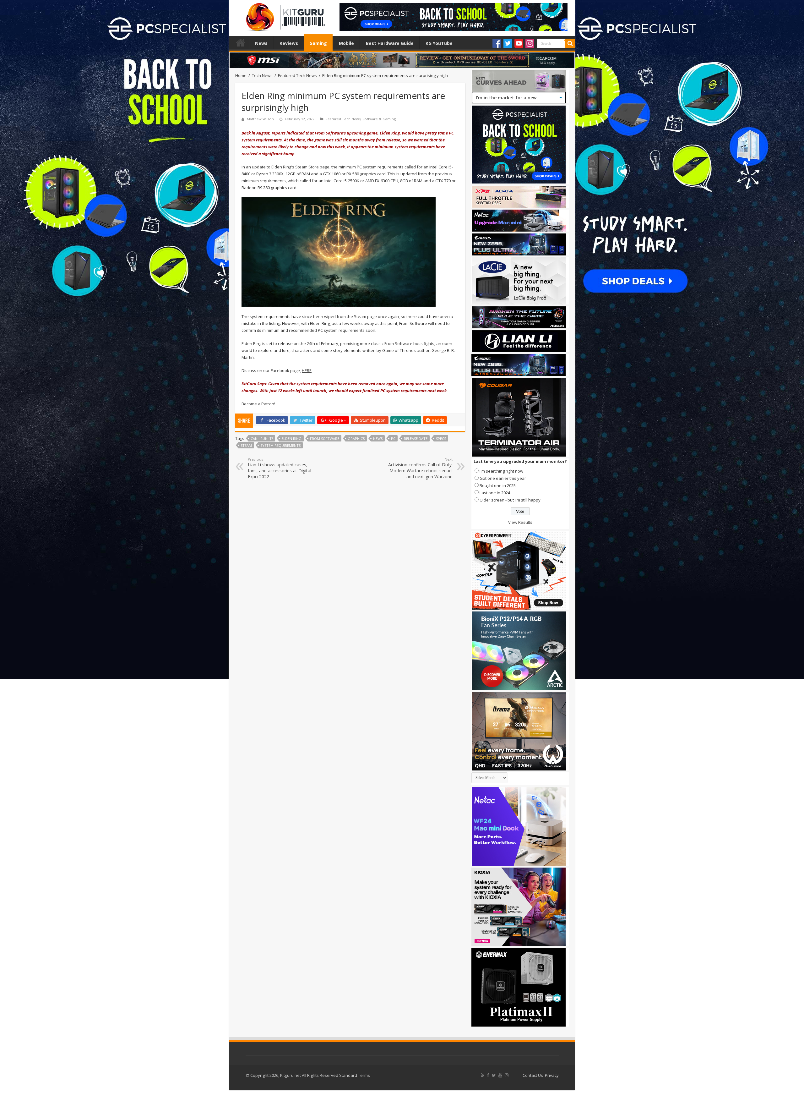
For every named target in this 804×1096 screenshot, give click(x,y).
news (378, 438)
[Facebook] (496, 43)
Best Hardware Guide (390, 43)
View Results (520, 522)
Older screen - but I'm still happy (510, 500)
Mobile (346, 43)
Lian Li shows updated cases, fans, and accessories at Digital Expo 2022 (279, 468)
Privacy (552, 1075)
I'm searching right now (501, 471)
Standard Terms (354, 1075)
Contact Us (533, 1075)
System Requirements (280, 445)
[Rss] (482, 1075)
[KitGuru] (284, 15)
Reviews (289, 43)
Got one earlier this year (503, 478)
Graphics (356, 438)
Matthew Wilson (260, 119)
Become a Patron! (258, 404)
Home (240, 42)
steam (246, 445)
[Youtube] (518, 43)
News (261, 43)
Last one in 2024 (495, 493)
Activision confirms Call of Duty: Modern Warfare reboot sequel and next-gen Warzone (420, 468)
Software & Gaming (379, 119)
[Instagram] (529, 43)
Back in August (255, 133)
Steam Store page (312, 167)
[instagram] (506, 1075)
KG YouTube (439, 43)
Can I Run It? (262, 438)
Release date (415, 438)
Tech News (262, 75)
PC (393, 438)
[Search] (570, 43)
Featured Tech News (297, 75)
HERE (307, 370)
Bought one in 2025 (498, 485)
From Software (324, 438)
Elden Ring (291, 438)
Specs (441, 438)
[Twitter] (507, 43)
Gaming (318, 43)
